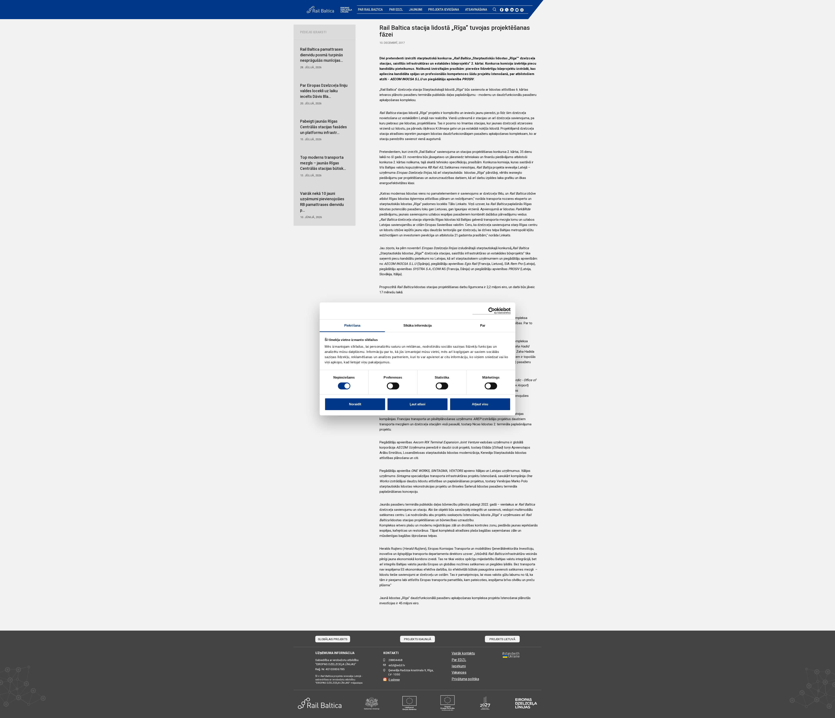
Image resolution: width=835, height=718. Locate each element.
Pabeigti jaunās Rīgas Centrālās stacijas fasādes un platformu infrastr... (323, 130)
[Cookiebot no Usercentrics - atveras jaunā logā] (492, 310)
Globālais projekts (332, 639)
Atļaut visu (480, 404)
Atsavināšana (476, 9)
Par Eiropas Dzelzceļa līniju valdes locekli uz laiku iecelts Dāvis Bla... (323, 94)
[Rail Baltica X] (507, 9)
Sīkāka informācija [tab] (417, 325)
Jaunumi (415, 9)
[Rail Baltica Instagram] (522, 9)
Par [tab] (482, 325)
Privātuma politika (465, 679)
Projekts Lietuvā (502, 639)
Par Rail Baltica (370, 9)
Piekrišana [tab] (352, 325)
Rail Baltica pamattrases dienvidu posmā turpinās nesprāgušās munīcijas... (321, 58)
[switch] (393, 385)
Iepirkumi (459, 666)
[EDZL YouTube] (517, 9)
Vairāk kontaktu (463, 653)
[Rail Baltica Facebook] (502, 9)
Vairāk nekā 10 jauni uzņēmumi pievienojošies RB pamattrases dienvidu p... (322, 205)
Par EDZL (396, 9)
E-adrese (394, 679)
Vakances (459, 672)
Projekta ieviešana (443, 9)
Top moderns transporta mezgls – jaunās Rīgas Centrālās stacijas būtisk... (323, 166)
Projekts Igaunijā (417, 639)
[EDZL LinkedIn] (512, 9)
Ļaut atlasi (417, 404)
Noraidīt (355, 404)
